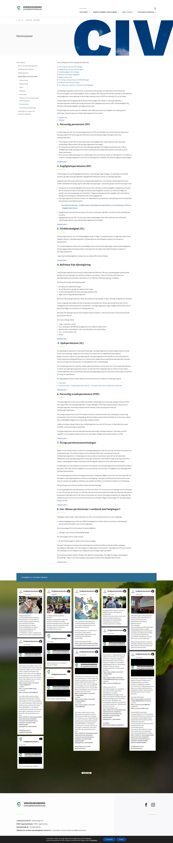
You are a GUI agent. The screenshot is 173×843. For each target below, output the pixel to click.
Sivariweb (28, 20)
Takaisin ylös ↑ (62, 162)
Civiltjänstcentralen (146, 12)
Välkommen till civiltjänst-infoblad (34, 577)
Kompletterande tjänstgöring (105, 12)
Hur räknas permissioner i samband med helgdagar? (76, 85)
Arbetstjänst (127, 12)
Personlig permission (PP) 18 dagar (70, 67)
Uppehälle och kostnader (28, 76)
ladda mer (86, 773)
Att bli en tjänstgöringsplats (28, 66)
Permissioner (24, 104)
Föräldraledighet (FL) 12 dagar (68, 72)
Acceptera (109, 839)
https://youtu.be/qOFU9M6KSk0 (28, 692)
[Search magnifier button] (155, 8)
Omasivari (36, 20)
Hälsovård (22, 94)
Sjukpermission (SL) (65, 77)
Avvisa (121, 839)
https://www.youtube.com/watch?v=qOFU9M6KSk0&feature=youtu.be (113, 678)
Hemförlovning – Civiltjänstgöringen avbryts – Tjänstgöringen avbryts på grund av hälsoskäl (90, 386)
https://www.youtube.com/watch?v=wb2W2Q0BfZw (85, 700)
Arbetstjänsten (23, 73)
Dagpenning (23, 84)
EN (22, 20)
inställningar (93, 840)
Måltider (22, 91)
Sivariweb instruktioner (26, 69)
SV (19, 20)
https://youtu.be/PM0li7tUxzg (27, 688)
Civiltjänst (84, 12)
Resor (21, 87)
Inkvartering (23, 80)
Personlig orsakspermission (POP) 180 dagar (73, 80)
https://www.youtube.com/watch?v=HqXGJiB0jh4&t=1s (29, 684)
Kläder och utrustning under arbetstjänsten (29, 99)
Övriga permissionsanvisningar (69, 82)
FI (16, 20)
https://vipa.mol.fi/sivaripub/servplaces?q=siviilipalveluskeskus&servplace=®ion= (87, 644)
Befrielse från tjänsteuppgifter (68, 75)
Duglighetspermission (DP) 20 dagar (70, 69)
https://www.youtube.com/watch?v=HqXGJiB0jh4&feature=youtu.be (141, 700)
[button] (30, 612)
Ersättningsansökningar (27, 108)
